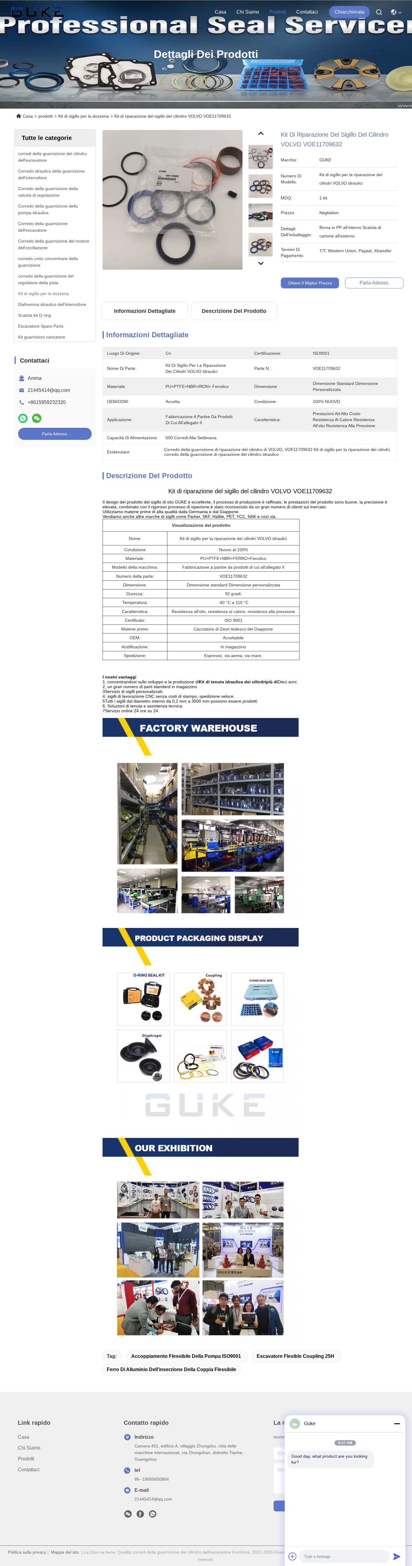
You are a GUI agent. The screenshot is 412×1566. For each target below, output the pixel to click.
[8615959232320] (152, 1515)
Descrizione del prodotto (234, 311)
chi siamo (247, 11)
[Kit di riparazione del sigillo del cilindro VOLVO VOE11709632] (172, 200)
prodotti (277, 11)
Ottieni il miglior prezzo (310, 283)
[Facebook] (140, 1515)
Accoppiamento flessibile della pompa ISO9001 (186, 1356)
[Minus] (397, 1423)
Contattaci (307, 11)
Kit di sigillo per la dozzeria (83, 116)
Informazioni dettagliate (145, 311)
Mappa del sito (65, 1552)
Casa (220, 11)
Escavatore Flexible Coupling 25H (295, 1356)
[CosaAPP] (22, 418)
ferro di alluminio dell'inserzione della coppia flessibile (171, 1369)
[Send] (397, 1556)
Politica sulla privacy (27, 1552)
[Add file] (292, 1556)
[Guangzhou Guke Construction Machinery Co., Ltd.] (38, 12)
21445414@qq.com (49, 390)
